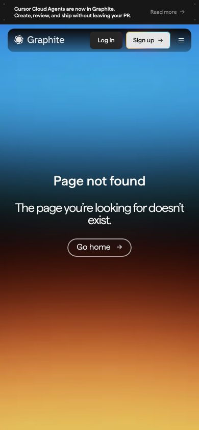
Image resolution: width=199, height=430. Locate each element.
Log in (105, 40)
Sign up (144, 40)
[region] (99, 12)
